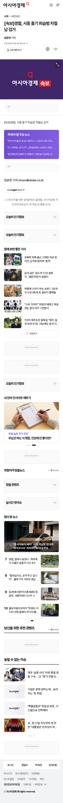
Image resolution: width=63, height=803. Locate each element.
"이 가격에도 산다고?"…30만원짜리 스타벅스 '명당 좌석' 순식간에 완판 (31, 147)
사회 (6, 16)
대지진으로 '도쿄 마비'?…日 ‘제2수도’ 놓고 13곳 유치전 (43, 691)
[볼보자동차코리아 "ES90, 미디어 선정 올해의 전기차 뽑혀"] (50, 616)
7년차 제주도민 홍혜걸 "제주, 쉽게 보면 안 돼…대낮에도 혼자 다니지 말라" (41, 322)
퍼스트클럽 (9, 779)
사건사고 (15, 16)
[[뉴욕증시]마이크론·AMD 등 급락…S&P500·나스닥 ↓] (50, 599)
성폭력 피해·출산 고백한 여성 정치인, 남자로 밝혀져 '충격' (40, 259)
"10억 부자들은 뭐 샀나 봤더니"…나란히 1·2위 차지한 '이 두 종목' (31, 141)
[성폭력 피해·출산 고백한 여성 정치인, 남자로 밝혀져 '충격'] (13, 264)
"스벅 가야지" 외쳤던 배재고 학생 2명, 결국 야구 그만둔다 (41, 306)
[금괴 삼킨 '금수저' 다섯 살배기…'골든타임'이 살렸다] (13, 280)
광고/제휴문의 (21, 773)
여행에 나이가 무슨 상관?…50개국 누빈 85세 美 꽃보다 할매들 (40, 290)
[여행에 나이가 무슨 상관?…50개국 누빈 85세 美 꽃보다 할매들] (13, 296)
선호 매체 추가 (15, 50)
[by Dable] (53, 629)
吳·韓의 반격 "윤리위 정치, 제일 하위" (42, 708)
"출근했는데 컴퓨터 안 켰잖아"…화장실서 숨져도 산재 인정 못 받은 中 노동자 (31, 154)
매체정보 (39, 784)
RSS (42, 779)
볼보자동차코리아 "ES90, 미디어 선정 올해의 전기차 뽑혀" (23, 612)
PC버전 (38, 765)
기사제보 (33, 779)
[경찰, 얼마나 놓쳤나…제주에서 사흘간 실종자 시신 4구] (50, 567)
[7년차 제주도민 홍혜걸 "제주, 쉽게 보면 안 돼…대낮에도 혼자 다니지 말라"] (13, 327)
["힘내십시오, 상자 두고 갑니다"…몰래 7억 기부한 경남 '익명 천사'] (50, 583)
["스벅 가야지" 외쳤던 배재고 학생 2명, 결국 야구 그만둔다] (13, 311)
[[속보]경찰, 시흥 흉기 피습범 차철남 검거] (31, 79)
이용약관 (27, 784)
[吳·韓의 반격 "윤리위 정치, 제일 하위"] (14, 714)
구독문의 (21, 779)
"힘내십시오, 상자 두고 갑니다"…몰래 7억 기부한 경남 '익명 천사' (23, 579)
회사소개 (8, 773)
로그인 (10, 765)
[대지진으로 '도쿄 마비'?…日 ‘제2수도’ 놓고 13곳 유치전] (14, 697)
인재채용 (35, 773)
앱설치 (25, 765)
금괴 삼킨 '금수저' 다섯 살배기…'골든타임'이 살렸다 (38, 274)
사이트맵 (53, 765)
